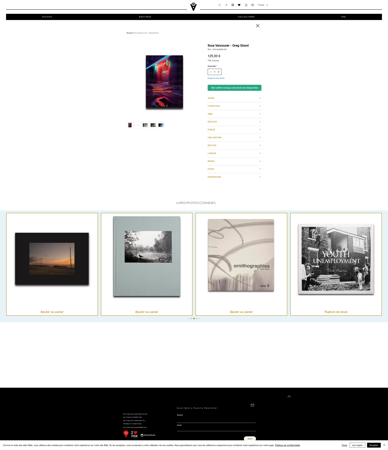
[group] (194, 264)
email (179, 425)
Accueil (130, 33)
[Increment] (219, 72)
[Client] (226, 5)
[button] (246, 5)
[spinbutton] (214, 72)
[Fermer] (257, 26)
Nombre (180, 415)
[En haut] (289, 396)
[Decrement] (210, 72)
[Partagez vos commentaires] (239, 5)
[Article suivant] (386, 264)
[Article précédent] (2, 264)
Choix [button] (344, 445)
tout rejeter (357, 445)
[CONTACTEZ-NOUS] (252, 405)
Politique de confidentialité (287, 445)
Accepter (374, 445)
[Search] (220, 5)
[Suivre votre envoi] (252, 5)
